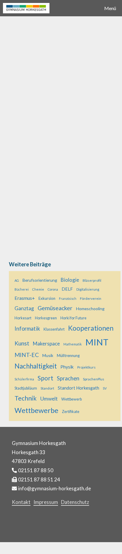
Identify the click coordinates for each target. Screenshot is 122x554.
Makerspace (46, 343)
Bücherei (22, 289)
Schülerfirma (24, 379)
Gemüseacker (55, 308)
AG (17, 280)
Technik (26, 398)
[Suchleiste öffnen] (84, 8)
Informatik (27, 328)
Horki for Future (73, 318)
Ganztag (24, 308)
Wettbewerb (71, 399)
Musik (47, 355)
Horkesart (23, 318)
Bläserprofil (92, 280)
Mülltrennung (68, 355)
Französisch (67, 298)
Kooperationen (90, 328)
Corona (53, 289)
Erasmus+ (25, 298)
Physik (67, 366)
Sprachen (68, 378)
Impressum (45, 502)
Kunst (22, 343)
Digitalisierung (87, 289)
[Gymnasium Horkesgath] (26, 8)
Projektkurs (86, 367)
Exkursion (46, 298)
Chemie (38, 289)
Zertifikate (70, 411)
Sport (45, 378)
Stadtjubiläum (26, 388)
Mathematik (72, 344)
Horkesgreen (46, 318)
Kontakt (21, 502)
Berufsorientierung (40, 280)
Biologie (70, 280)
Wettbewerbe (36, 410)
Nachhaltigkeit (36, 366)
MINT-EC (27, 354)
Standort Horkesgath (78, 387)
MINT (96, 342)
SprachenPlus (93, 379)
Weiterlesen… (24, 229)
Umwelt (49, 399)
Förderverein (90, 298)
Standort (47, 388)
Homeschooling (90, 308)
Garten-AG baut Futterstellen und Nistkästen (57, 71)
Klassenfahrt (54, 329)
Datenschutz (75, 502)
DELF (67, 289)
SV (105, 388)
